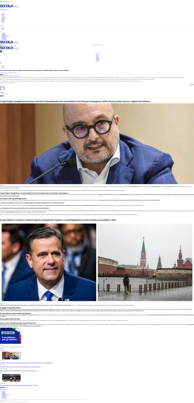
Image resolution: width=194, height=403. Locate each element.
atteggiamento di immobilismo (66, 210)
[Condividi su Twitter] (4, 74)
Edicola (1, 1)
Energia (97, 60)
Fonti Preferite (17, 75)
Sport (3, 20)
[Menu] (0, 64)
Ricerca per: (2, 45)
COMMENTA (192, 84)
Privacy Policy (4, 39)
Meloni (3, 28)
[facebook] (0, 0)
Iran (2, 27)
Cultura (3, 18)
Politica (3, 13)
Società (3, 16)
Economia (3, 17)
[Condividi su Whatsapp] (3, 74)
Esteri (97, 55)
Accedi (8, 1)
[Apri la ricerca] (0, 63)
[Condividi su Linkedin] (2, 74)
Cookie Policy (4, 38)
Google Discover (11, 75)
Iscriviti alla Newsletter (5, 35)
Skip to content (2, 44)
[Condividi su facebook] (0, 74)
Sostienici (3, 34)
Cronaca (3, 14)
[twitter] (2, 0)
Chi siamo (3, 391)
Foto (2, 22)
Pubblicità (3, 37)
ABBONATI (5, 1)
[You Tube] (1, 0)
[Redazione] (2, 90)
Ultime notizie (4, 36)
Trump (3, 29)
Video (3, 15)
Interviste (3, 21)
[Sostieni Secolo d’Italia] (10, 343)
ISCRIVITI (2, 348)
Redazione (3, 392)
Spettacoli (3, 19)
